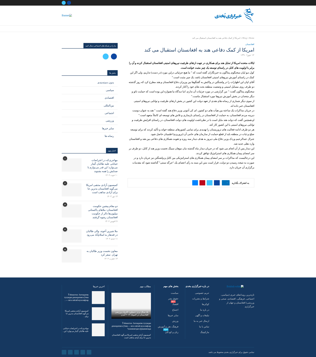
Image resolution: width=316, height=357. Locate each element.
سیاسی (110, 90)
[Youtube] (70, 352)
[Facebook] (69, 3)
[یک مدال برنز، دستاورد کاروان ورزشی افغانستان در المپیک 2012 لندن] (131, 306)
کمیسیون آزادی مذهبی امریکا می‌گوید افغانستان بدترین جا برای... (77, 314)
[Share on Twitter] (209, 182)
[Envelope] (64, 352)
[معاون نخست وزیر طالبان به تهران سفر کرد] (71, 255)
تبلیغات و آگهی (202, 315)
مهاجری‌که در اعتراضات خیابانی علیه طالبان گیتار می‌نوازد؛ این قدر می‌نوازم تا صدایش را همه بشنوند (103, 166)
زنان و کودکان (171, 332)
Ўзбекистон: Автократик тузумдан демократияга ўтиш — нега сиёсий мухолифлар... (76, 298)
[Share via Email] (195, 182)
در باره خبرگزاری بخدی (197, 286)
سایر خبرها (108, 128)
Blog (244, 38)
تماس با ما (204, 327)
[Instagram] (76, 352)
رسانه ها (109, 136)
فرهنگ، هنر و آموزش (168, 327)
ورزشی (110, 120)
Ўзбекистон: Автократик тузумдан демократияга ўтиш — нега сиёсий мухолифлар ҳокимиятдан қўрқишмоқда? (131, 326)
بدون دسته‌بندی (105, 82)
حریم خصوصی (202, 293)
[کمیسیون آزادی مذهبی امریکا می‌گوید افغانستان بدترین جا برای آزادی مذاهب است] (71, 189)
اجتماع (175, 310)
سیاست (174, 293)
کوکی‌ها (205, 304)
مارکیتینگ (204, 332)
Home (251, 38)
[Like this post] (225, 182)
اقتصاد (175, 304)
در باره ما (204, 310)
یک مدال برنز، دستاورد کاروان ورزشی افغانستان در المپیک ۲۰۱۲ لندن (131, 313)
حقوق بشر (173, 299)
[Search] (63, 28)
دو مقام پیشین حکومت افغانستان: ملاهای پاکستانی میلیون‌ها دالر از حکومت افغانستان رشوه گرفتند (103, 212)
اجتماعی (109, 113)
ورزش (175, 321)
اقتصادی (109, 97)
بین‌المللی (109, 105)
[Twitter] (64, 3)
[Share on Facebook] (217, 182)
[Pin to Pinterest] (202, 182)
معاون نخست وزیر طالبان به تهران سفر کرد (102, 253)
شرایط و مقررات (200, 299)
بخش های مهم (170, 286)
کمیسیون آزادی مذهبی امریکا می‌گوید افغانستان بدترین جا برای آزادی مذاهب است (102, 189)
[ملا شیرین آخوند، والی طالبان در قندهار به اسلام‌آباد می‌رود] (71, 236)
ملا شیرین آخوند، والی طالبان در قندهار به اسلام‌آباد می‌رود (102, 233)
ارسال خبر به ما (201, 321)
